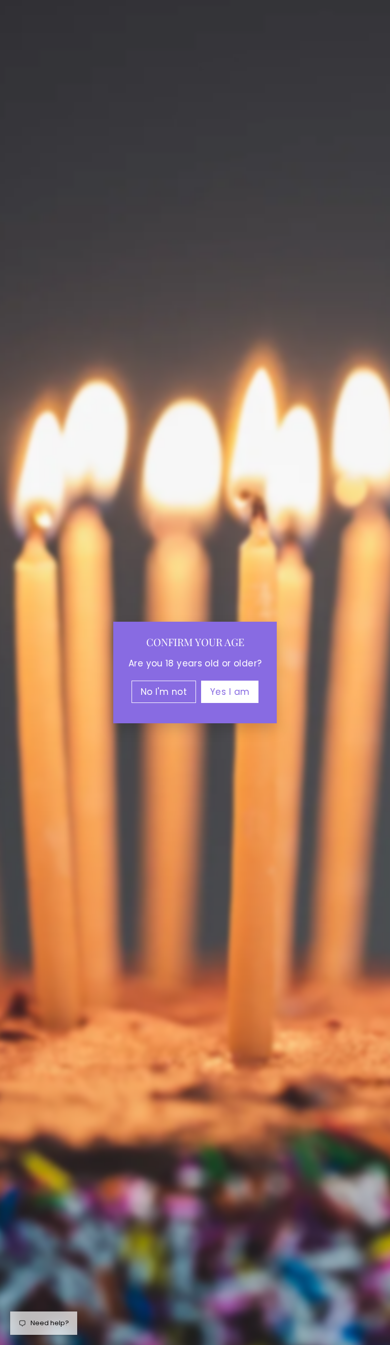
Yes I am (229, 692)
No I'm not (164, 692)
